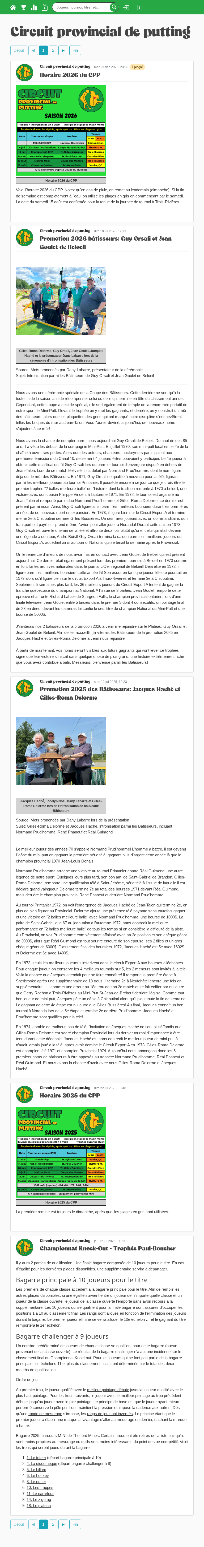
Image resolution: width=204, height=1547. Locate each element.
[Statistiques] (34, 7)
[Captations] (44, 7)
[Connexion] (126, 7)
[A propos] (139, 7)
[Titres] (23, 7)
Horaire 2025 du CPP (70, 1096)
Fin (75, 50)
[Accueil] (13, 7)
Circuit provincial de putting (65, 67)
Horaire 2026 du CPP (70, 75)
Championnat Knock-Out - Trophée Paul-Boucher (108, 1249)
